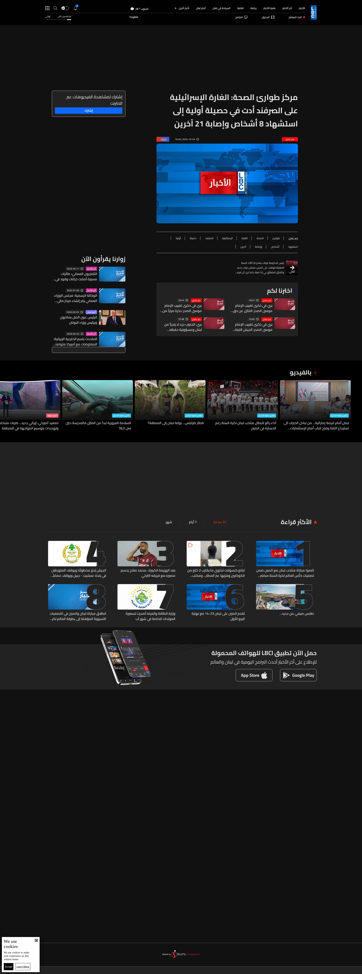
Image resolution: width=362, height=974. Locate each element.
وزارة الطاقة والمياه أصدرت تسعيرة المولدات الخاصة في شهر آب (150, 616)
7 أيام (193, 522)
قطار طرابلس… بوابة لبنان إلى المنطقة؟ (176, 423)
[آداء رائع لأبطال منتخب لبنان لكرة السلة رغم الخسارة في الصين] (242, 405)
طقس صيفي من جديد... (297, 614)
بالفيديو (300, 372)
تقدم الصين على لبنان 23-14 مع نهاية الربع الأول (218, 616)
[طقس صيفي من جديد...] (285, 602)
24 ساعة (220, 522)
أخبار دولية (52, 415)
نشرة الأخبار (269, 8)
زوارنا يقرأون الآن (103, 259)
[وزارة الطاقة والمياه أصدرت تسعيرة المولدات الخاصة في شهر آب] (146, 602)
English (134, 17)
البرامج (239, 17)
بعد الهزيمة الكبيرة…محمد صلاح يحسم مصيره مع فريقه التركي (148, 573)
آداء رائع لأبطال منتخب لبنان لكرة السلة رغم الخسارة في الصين (245, 425)
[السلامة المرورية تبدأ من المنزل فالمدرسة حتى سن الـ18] (97, 405)
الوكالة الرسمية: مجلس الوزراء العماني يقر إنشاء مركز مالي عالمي (75, 298)
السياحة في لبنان (221, 8)
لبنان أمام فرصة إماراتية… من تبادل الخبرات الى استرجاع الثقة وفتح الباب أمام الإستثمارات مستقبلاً (316, 425)
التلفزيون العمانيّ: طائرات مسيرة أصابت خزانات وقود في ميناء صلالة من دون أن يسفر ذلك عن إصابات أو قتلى (76, 276)
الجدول (266, 17)
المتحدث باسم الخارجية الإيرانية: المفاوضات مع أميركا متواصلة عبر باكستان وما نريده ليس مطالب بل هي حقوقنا (75, 341)
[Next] (4, 405)
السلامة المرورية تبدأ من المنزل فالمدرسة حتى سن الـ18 (98, 425)
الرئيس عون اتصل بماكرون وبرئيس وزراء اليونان (78, 320)
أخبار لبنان (201, 8)
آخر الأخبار (287, 8)
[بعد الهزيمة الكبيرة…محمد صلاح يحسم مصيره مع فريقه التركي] (146, 559)
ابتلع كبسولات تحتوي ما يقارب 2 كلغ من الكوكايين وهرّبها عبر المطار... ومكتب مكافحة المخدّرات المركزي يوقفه (216, 573)
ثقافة (240, 8)
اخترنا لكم (279, 290)
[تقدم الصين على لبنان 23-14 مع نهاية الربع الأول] (216, 602)
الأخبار (302, 8)
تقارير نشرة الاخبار (339, 415)
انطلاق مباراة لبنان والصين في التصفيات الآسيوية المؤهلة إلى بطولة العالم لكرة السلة (78, 616)
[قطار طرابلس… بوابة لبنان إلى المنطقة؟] (170, 405)
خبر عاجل (267, 300)
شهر (169, 522)
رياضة (253, 8)
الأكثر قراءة (296, 522)
